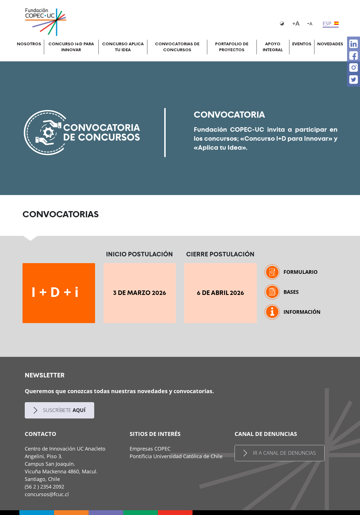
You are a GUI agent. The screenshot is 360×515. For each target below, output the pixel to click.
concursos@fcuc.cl (47, 494)
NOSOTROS (29, 44)
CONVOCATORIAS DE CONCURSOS (177, 47)
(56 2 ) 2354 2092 (44, 486)
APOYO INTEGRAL (273, 47)
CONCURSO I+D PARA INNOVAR (71, 47)
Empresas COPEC (150, 448)
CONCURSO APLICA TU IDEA (123, 47)
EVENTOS (301, 44)
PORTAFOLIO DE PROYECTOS (231, 47)
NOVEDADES (330, 44)
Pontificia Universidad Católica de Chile (176, 456)
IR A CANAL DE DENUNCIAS (284, 452)
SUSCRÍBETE (64, 410)
